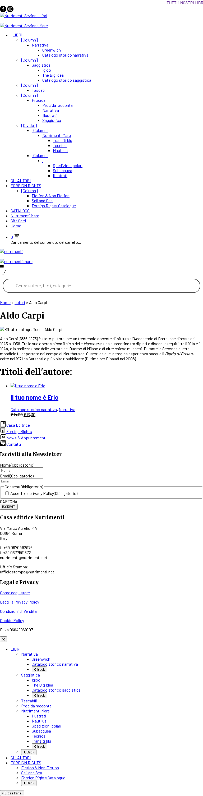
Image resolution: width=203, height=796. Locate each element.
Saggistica (41, 64)
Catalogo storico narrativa (65, 54)
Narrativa (40, 44)
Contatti (13, 444)
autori (20, 302)
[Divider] (29, 125)
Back (40, 669)
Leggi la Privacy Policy (19, 601)
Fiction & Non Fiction (51, 195)
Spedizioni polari (67, 165)
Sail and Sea (42, 200)
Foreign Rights (19, 431)
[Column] (29, 39)
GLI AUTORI (21, 180)
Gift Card (18, 220)
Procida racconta (57, 105)
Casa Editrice (18, 424)
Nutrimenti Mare (56, 135)
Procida (38, 100)
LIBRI (15, 648)
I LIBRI (16, 34)
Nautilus (60, 150)
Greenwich (51, 49)
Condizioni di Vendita (18, 611)
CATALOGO (20, 210)
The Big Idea (53, 74)
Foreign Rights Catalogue (54, 205)
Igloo (46, 69)
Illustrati (49, 115)
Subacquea (62, 170)
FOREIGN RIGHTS (26, 185)
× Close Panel (12, 793)
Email (17, 475)
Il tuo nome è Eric (34, 397)
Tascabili (40, 90)
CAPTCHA (8, 501)
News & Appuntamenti (26, 437)
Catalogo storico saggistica (66, 79)
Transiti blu (62, 140)
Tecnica (60, 145)
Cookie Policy (12, 620)
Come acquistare (15, 592)
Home (16, 225)
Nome (17, 464)
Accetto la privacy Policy (43, 493)
